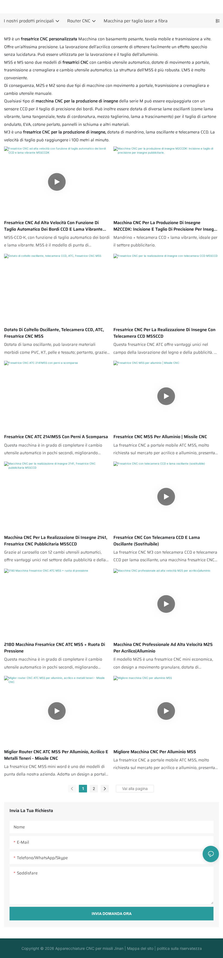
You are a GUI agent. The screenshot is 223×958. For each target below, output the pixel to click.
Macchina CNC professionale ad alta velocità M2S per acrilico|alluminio (163, 647)
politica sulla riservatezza (179, 948)
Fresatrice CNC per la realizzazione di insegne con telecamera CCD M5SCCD (164, 333)
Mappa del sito (139, 948)
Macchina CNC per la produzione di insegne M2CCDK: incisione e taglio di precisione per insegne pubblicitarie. (166, 226)
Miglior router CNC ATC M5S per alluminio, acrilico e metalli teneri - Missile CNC (56, 755)
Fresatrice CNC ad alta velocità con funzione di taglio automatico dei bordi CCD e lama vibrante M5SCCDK (53, 226)
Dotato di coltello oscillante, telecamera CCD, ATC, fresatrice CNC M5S (54, 333)
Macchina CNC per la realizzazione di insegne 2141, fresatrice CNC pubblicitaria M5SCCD (55, 540)
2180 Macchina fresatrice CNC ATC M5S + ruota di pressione (54, 647)
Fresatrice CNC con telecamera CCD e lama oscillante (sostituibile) (156, 540)
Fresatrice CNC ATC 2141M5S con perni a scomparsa (56, 437)
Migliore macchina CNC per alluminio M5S (154, 752)
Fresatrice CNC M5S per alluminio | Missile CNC (160, 437)
